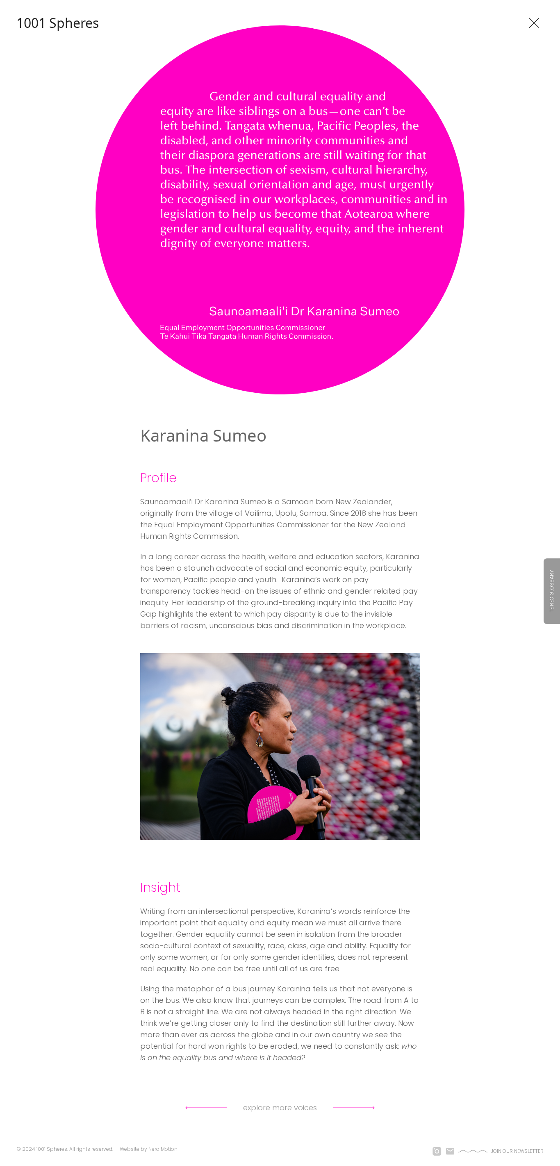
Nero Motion (163, 1149)
